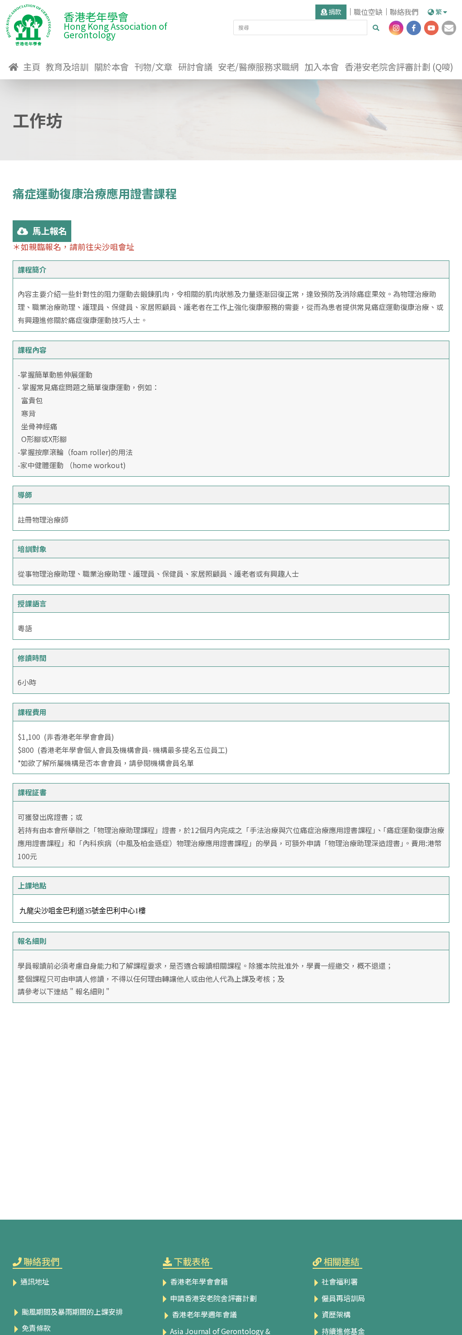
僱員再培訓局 (342, 1298)
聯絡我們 (404, 11)
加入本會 (322, 66)
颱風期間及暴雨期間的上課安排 (71, 1311)
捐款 (334, 11)
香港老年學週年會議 (203, 1314)
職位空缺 (368, 11)
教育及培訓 (67, 66)
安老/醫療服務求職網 (258, 66)
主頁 (31, 66)
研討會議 (195, 66)
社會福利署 (339, 1281)
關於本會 (111, 66)
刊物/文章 (153, 66)
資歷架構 (335, 1314)
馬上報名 (49, 230)
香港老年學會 (115, 24)
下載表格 (192, 1261)
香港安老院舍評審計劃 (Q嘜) (399, 66)
